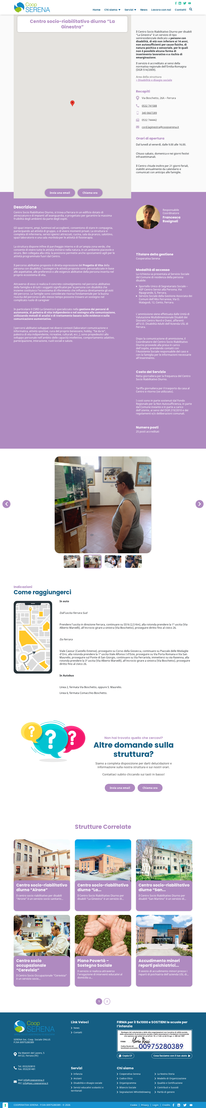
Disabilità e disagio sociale (155, 80)
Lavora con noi (161, 10)
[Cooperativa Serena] (32, 7)
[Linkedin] (180, 3)
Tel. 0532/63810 (26, 1066)
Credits (166, 1105)
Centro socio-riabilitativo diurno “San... (164, 887)
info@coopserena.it (33, 1080)
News (143, 10)
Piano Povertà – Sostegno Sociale (94, 963)
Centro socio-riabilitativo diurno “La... (102, 887)
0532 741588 (149, 106)
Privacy (145, 1105)
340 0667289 (149, 113)
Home (96, 10)
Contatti (180, 10)
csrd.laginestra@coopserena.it (160, 127)
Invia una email (60, 193)
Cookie (133, 1105)
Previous (6, 501)
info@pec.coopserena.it (35, 1083)
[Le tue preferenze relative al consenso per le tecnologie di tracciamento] (5, 1105)
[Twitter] (185, 3)
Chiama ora (90, 193)
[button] (119, 10)
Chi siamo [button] (110, 10)
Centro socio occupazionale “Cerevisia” (31, 965)
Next (198, 501)
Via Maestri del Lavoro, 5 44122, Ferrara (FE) (31, 1054)
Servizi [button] (129, 10)
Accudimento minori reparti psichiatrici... (159, 963)
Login (156, 1105)
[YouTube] (190, 3)
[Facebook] (177, 3)
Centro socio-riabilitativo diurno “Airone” (41, 887)
